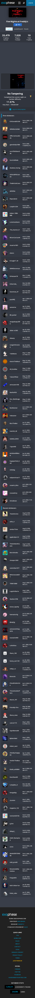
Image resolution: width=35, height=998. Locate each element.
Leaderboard (18, 29)
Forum (26, 29)
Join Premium (17, 961)
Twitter (17, 972)
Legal (17, 949)
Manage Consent (17, 952)
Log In (30, 3)
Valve (26, 927)
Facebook (17, 975)
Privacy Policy (17, 955)
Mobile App (17, 938)
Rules (17, 941)
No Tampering (15, 93)
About (17, 944)
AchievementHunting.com (17, 977)
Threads (17, 969)
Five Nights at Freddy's (17, 21)
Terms (17, 958)
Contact (17, 946)
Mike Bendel (21, 921)
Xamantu (21, 924)
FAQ (17, 935)
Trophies (9, 29)
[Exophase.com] (9, 3)
